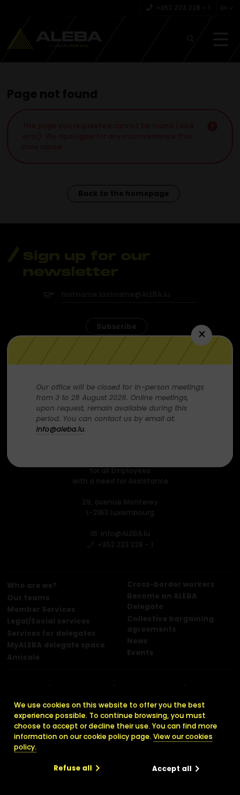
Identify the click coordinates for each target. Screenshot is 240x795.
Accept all (172, 768)
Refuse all (73, 768)
